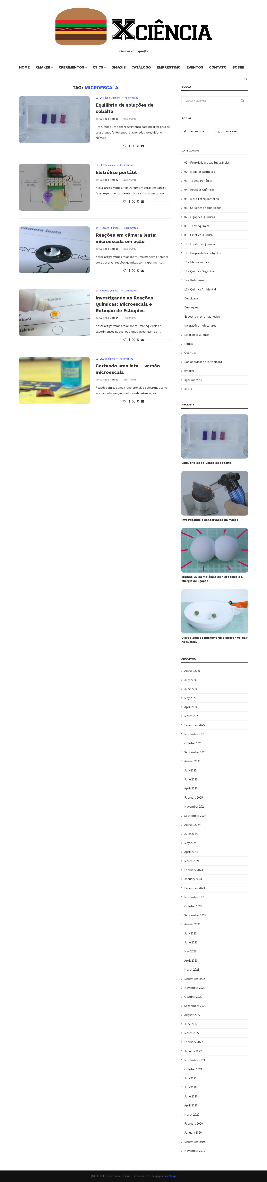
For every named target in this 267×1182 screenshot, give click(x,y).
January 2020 (193, 1132)
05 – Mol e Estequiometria (201, 199)
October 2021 (193, 1069)
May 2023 (190, 951)
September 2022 (195, 1006)
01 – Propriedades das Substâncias (207, 162)
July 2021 (190, 1078)
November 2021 (194, 1060)
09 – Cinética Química (198, 235)
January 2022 (193, 1051)
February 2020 (193, 1123)
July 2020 (190, 1087)
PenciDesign (170, 1176)
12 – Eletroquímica (196, 262)
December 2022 (194, 979)
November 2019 (194, 1151)
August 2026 (192, 671)
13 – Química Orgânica (199, 271)
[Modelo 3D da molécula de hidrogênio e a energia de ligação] (214, 550)
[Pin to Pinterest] (138, 146)
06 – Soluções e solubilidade (202, 208)
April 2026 (191, 707)
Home (24, 67)
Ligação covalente (196, 335)
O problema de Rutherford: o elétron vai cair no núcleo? (214, 640)
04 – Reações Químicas (199, 190)
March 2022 (191, 1033)
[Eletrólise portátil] (54, 187)
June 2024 (191, 834)
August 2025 (192, 761)
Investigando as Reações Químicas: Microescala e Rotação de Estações (124, 304)
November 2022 (194, 988)
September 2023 (195, 915)
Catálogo (141, 67)
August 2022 (192, 1015)
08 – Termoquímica (197, 226)
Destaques (191, 307)
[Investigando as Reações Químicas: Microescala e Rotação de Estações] (54, 312)
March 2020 (191, 1114)
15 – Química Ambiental (200, 289)
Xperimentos (71, 67)
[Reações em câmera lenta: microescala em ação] (54, 249)
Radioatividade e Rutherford (203, 362)
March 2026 (191, 716)
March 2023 (191, 969)
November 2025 (194, 734)
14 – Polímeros (194, 280)
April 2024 (191, 852)
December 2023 (194, 888)
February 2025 (193, 797)
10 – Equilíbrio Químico (199, 244)
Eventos (194, 67)
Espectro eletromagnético (202, 316)
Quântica (190, 353)
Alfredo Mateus (109, 118)
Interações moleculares (200, 325)
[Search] (246, 79)
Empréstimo (169, 67)
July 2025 (190, 770)
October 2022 (193, 997)
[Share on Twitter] (133, 146)
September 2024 (195, 816)
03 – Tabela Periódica (198, 181)
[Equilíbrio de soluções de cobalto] (54, 119)
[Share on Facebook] (129, 146)
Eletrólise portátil (116, 172)
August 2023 (192, 924)
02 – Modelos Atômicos (199, 172)
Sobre (238, 67)
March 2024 (191, 861)
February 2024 (193, 870)
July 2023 (190, 933)
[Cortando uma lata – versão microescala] (54, 380)
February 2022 (193, 1042)
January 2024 (193, 879)
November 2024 (194, 806)
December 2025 (194, 725)
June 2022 (191, 1024)
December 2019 (194, 1142)
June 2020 (191, 1096)
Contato (218, 67)
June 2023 (191, 942)
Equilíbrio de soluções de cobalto (206, 463)
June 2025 (191, 779)
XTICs (98, 67)
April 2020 (191, 1105)
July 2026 (190, 680)
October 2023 (193, 906)
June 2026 (191, 689)
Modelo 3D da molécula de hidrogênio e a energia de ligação (212, 579)
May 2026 (190, 698)
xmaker (43, 67)
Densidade (191, 298)
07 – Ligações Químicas (199, 217)
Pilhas (188, 344)
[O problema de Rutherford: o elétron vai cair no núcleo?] (214, 611)
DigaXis (119, 67)
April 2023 (191, 960)
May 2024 (190, 843)
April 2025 (191, 788)
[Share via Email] (142, 146)
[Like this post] (124, 146)
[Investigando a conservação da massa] (214, 493)
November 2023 (194, 897)
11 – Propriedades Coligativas (204, 253)
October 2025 (193, 743)
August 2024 (192, 825)
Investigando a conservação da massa (209, 520)
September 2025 (195, 752)
